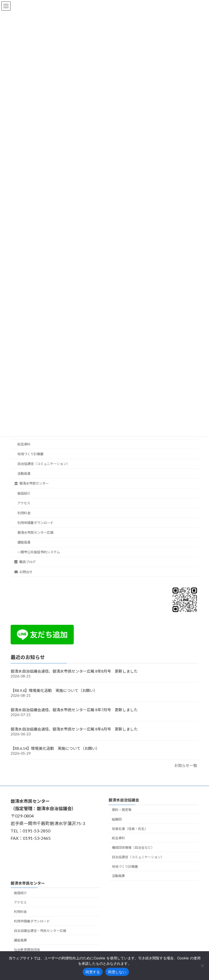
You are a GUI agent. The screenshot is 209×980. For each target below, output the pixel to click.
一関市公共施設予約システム (38, 552)
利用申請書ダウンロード (35, 523)
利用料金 (23, 513)
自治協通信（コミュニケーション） (43, 464)
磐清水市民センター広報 (35, 532)
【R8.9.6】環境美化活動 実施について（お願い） (54, 690)
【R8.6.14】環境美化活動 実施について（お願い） (55, 748)
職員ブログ (27, 562)
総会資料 (23, 444)
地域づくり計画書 (30, 454)
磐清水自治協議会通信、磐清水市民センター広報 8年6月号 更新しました (74, 729)
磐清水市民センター (34, 483)
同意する (92, 972)
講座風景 (23, 542)
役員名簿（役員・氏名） (130, 829)
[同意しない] (202, 965)
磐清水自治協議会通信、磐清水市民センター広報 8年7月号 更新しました (74, 709)
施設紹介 (23, 493)
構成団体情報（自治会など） (133, 847)
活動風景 (23, 474)
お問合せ (25, 572)
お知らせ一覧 (185, 765)
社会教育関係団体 (27, 950)
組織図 (117, 819)
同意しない (117, 972)
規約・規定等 (121, 810)
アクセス (23, 503)
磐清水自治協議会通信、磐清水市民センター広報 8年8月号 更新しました (74, 671)
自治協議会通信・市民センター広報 (40, 931)
